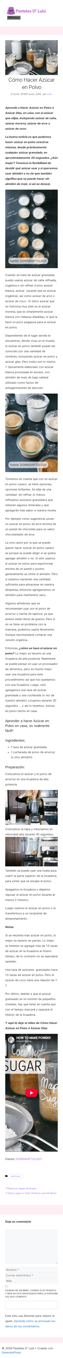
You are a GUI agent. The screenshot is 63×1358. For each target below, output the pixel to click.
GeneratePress (11, 1352)
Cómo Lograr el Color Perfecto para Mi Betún (32, 1193)
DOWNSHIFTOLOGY (29, 1159)
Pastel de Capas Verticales (22, 1188)
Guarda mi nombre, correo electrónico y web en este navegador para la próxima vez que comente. (31, 1293)
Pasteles (15, 1176)
